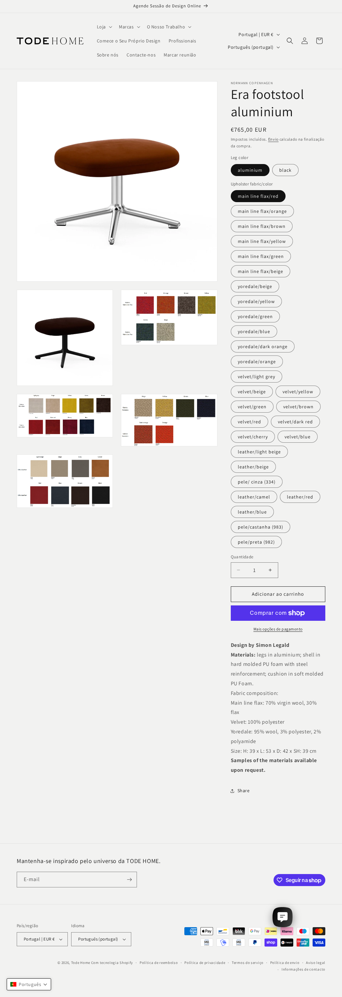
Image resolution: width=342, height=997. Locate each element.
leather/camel (254, 497)
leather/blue (252, 512)
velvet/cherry (253, 437)
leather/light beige (259, 452)
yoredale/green (255, 316)
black (285, 170)
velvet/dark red (295, 422)
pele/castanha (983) (260, 527)
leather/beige (253, 467)
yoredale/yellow (256, 301)
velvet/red (249, 422)
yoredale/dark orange (263, 346)
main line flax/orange (262, 211)
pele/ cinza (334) (257, 482)
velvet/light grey (256, 377)
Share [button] (243, 791)
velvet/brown (298, 407)
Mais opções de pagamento (278, 628)
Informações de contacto (303, 969)
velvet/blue (298, 437)
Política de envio (285, 962)
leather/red (300, 497)
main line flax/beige (260, 271)
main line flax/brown (262, 226)
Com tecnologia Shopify (112, 962)
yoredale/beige (255, 286)
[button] (104, 27)
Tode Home (80, 962)
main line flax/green (261, 256)
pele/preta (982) (256, 542)
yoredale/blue (254, 331)
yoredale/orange (257, 362)
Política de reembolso (159, 962)
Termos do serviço (248, 962)
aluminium (250, 170)
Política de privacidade (204, 962)
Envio (273, 139)
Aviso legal (315, 962)
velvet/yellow (298, 392)
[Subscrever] (129, 879)
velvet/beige (252, 392)
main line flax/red (258, 196)
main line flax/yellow (262, 241)
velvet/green (252, 407)
